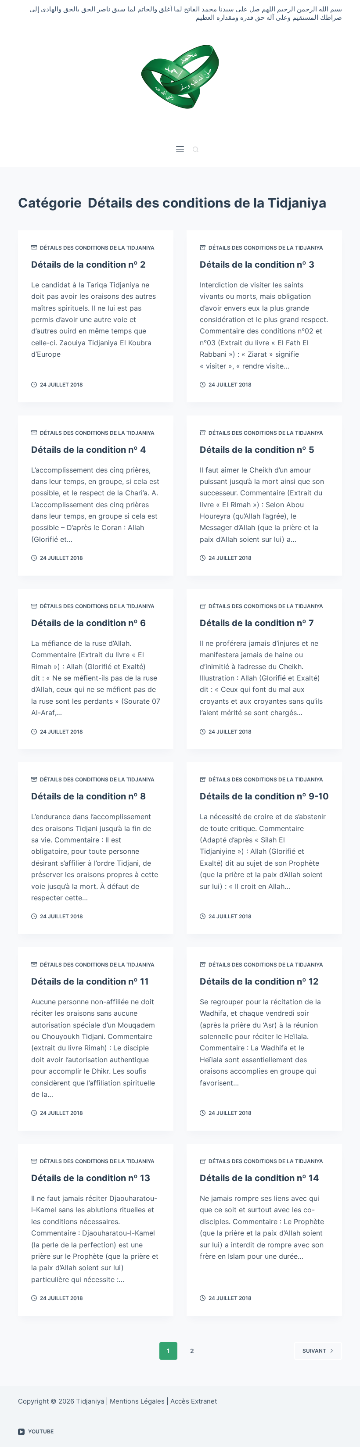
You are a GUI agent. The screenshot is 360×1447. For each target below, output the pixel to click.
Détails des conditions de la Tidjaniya (97, 247)
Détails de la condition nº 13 (90, 1178)
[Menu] (180, 149)
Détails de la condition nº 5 (257, 449)
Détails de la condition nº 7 (257, 623)
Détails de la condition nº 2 (88, 264)
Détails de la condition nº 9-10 (264, 796)
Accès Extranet (193, 1401)
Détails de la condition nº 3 (257, 264)
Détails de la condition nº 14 (259, 1178)
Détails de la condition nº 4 (88, 449)
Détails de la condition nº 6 (88, 623)
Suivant (314, 1350)
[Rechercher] (195, 149)
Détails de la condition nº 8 (88, 796)
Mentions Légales (137, 1401)
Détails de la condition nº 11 (90, 981)
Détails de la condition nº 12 (259, 981)
